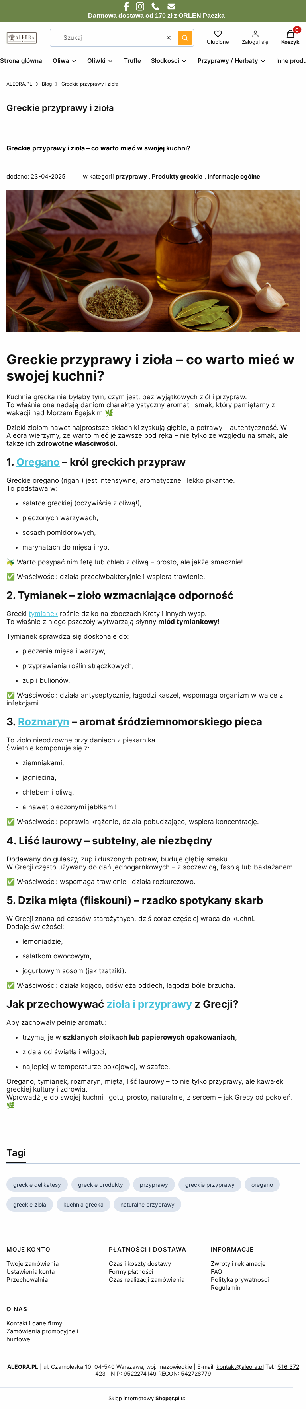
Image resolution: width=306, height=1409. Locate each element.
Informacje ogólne (234, 176)
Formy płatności (131, 1271)
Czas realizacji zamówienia (146, 1279)
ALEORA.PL (19, 84)
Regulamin (226, 1287)
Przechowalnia (27, 1279)
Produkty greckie (177, 176)
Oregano (38, 462)
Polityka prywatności (240, 1279)
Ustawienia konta (30, 1271)
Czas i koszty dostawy (140, 1263)
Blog (47, 84)
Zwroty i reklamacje (238, 1263)
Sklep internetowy (144, 1398)
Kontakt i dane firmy (34, 1323)
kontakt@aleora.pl (240, 1366)
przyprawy (131, 176)
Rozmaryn (43, 721)
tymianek (43, 614)
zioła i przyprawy (149, 1004)
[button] (185, 38)
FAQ (216, 1271)
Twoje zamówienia (32, 1263)
